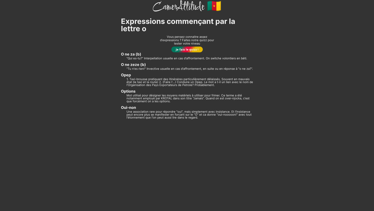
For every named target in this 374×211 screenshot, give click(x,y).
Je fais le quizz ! (187, 49)
